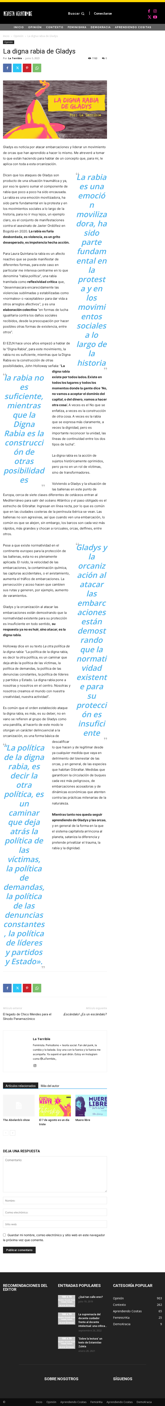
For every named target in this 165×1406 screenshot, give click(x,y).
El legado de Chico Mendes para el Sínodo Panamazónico (27, 1016)
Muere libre (82, 1120)
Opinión (18, 36)
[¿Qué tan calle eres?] (66, 1301)
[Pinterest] (27, 68)
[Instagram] (155, 10)
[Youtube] (155, 16)
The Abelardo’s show (16, 1120)
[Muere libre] (91, 1105)
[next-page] (12, 1133)
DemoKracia (144, 1402)
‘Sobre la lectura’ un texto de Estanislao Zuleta (90, 1342)
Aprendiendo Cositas (73, 1402)
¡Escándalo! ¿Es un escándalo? (85, 1014)
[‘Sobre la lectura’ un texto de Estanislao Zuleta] (66, 1343)
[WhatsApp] (37, 68)
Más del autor (50, 1086)
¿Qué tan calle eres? (90, 1297)
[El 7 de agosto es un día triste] (55, 1105)
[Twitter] (149, 16)
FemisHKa (96, 1402)
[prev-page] (5, 1133)
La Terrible (15, 58)
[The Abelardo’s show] (19, 1105)
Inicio (6, 36)
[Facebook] (149, 10)
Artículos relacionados (21, 1086)
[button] (77, 13)
